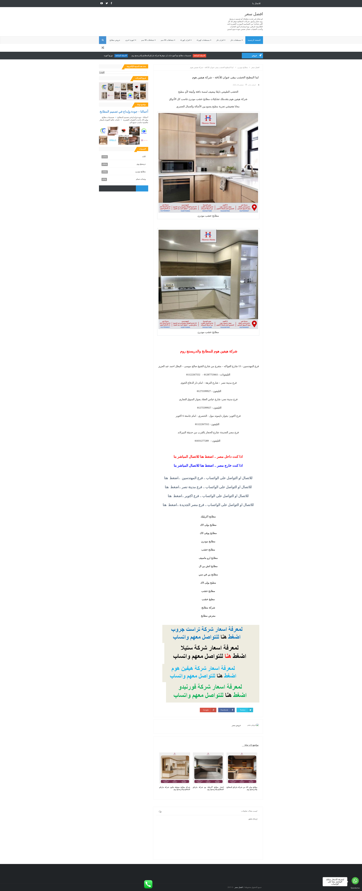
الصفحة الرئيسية (254, 40)
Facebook (224, 710)
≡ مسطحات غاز (236, 40)
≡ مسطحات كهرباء (204, 40)
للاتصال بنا (256, 3)
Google (206, 710)
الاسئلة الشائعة (221, 55)
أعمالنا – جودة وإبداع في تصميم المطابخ (124, 111)
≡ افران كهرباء (186, 40)
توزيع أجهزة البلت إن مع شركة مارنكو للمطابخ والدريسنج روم (111, 55)
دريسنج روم (141, 164)
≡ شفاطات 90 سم (148, 40)
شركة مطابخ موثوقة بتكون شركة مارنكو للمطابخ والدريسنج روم (174, 788)
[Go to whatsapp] (355, 880)
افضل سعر (254, 14)
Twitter (242, 710)
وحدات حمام (141, 179)
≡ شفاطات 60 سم (168, 40)
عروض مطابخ (115, 40)
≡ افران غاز (220, 40)
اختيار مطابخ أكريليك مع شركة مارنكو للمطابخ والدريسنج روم (208, 788)
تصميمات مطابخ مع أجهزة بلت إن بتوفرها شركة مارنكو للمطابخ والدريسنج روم (183, 55)
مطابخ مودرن (140, 172)
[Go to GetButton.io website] (355, 888)
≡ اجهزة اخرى (130, 40)
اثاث (144, 156)
